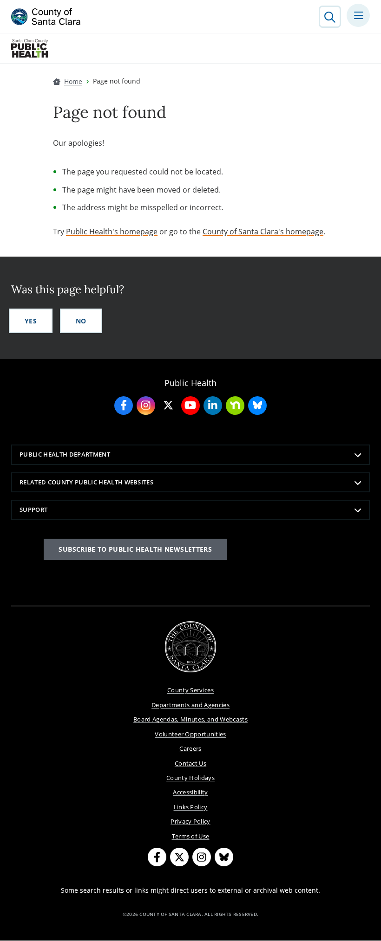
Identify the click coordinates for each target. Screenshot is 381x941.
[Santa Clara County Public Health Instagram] (146, 405)
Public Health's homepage (112, 231)
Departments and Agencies (190, 705)
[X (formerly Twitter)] (179, 857)
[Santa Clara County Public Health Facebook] (123, 405)
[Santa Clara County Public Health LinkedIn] (213, 405)
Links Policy (191, 807)
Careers (190, 748)
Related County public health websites (86, 482)
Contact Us (190, 763)
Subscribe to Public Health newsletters (135, 549)
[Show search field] (330, 17)
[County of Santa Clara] (46, 16)
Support (33, 509)
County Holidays (190, 777)
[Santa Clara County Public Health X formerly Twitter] (168, 405)
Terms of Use (191, 836)
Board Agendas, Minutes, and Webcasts (190, 719)
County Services (190, 690)
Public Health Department (65, 454)
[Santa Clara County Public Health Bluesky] (257, 405)
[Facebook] (157, 857)
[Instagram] (201, 857)
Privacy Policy (190, 821)
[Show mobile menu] (358, 15)
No (81, 320)
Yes (31, 320)
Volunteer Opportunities (190, 734)
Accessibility (190, 792)
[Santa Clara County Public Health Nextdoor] (235, 405)
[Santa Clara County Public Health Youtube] (190, 405)
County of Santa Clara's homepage (263, 231)
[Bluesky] (224, 857)
